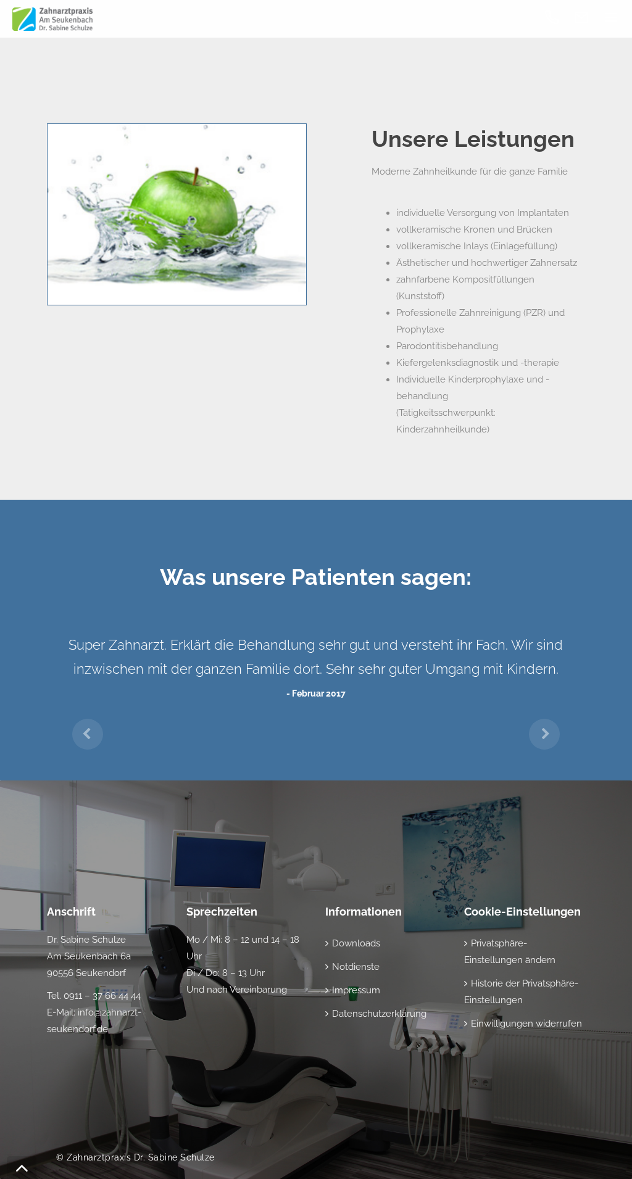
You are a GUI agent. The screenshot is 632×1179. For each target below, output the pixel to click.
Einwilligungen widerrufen (526, 1023)
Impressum (356, 990)
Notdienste (356, 966)
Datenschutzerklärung (379, 1013)
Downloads (356, 943)
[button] (87, 725)
